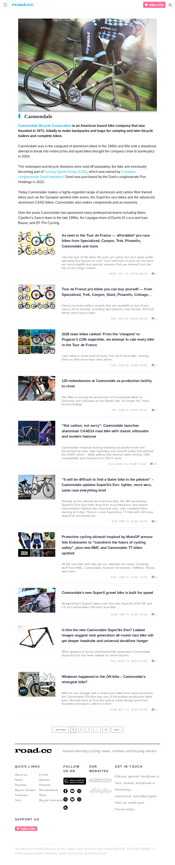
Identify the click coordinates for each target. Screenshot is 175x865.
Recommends (48, 790)
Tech (18, 800)
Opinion (44, 779)
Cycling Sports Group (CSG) (65, 172)
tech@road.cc (146, 783)
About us (21, 774)
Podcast (44, 785)
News (19, 779)
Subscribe (156, 5)
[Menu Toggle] (5, 4)
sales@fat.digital (144, 796)
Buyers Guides (25, 790)
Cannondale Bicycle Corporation (44, 125)
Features (21, 795)
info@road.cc (150, 776)
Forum (43, 774)
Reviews (21, 785)
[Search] (170, 4)
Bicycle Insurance (51, 800)
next (116, 729)
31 (106, 729)
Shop (42, 795)
